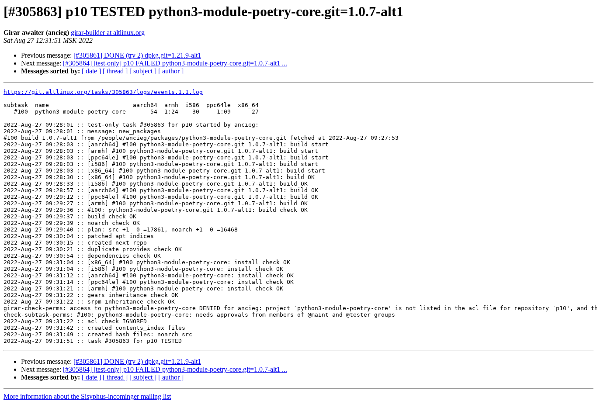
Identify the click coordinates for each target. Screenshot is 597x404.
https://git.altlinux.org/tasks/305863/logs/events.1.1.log (103, 92)
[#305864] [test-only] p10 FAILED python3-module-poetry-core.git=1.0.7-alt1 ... (175, 63)
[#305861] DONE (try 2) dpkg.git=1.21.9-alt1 (137, 55)
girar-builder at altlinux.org (108, 32)
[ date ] (91, 71)
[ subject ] (142, 71)
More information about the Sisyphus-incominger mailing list (87, 396)
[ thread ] (115, 71)
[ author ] (171, 71)
